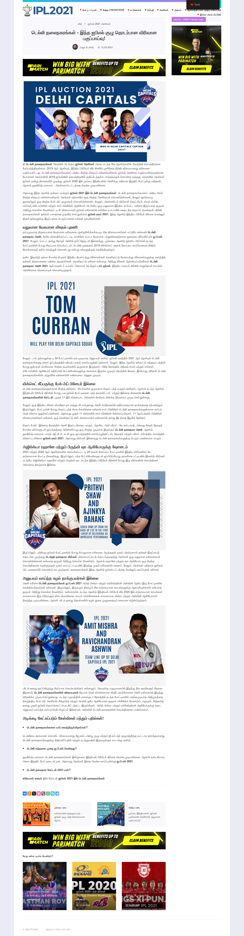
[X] (34, 794)
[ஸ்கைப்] (53, 794)
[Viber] (43, 794)
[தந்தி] (57, 794)
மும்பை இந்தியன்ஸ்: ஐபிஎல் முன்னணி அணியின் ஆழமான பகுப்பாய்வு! (110, 814)
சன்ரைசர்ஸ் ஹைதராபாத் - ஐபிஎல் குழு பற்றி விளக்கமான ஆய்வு (36, 814)
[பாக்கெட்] (39, 794)
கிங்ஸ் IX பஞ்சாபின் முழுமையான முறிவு (137, 897)
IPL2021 (48, 11)
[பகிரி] (48, 794)
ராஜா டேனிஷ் (87, 47)
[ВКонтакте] (25, 794)
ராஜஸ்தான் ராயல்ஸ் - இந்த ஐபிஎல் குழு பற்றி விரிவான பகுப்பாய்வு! (42, 895)
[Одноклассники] (29, 794)
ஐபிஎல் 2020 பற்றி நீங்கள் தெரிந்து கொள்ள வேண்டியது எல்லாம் (93, 895)
